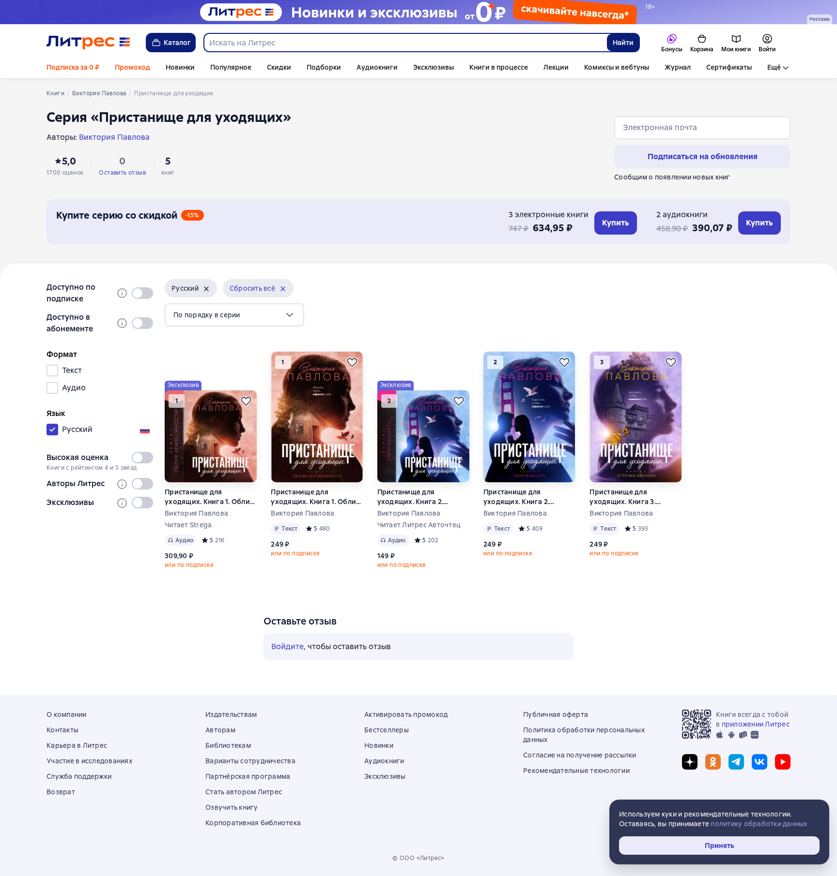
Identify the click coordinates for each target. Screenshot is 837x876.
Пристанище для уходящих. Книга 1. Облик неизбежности (209, 497)
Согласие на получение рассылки (579, 755)
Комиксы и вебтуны (616, 67)
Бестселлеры (386, 730)
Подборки (324, 67)
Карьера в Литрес (76, 745)
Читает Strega (188, 524)
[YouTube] (782, 762)
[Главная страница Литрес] (88, 42)
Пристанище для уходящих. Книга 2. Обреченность (410, 497)
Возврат (60, 791)
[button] (191, 288)
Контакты (62, 730)
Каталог (177, 42)
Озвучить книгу (231, 807)
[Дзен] (690, 762)
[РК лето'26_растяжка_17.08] (418, 12)
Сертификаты (729, 67)
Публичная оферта (555, 714)
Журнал (678, 67)
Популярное (230, 67)
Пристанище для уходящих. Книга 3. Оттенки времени (622, 497)
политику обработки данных (759, 823)
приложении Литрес (756, 724)
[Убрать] (206, 289)
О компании (66, 714)
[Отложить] (246, 401)
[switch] (142, 293)
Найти (623, 42)
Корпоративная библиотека (253, 822)
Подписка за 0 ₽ (72, 67)
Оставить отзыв (122, 172)
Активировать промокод (406, 714)
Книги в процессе (498, 67)
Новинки (180, 67)
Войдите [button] (287, 646)
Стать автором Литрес (243, 791)
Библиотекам (228, 745)
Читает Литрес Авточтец (419, 524)
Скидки (279, 67)
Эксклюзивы (433, 67)
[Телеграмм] (736, 762)
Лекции (556, 67)
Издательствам (231, 714)
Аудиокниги (377, 67)
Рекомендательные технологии (576, 770)
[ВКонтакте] (759, 762)
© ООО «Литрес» (418, 858)
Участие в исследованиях (89, 761)
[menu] (234, 315)
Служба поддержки (78, 776)
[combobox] (404, 42)
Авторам (220, 730)
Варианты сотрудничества (250, 761)
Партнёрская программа (247, 776)
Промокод (132, 67)
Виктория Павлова (196, 513)
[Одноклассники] (713, 762)
